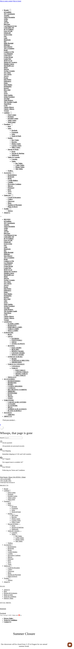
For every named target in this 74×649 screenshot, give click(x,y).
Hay (5, 41)
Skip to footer (17, 1)
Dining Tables (19, 167)
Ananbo (6, 15)
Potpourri (11, 188)
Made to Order (8, 595)
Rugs (9, 190)
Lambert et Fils (9, 52)
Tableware (7, 195)
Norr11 (6, 76)
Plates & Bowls (13, 207)
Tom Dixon (7, 104)
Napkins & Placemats (15, 205)
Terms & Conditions (10, 596)
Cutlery (10, 199)
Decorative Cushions (14, 184)
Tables (14, 161)
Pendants (11, 117)
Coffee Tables (19, 165)
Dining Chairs (16, 144)
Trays (9, 191)
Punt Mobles (8, 85)
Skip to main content (6, 1)
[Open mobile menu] (1, 216)
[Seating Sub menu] (13, 138)
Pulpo (6, 83)
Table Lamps (12, 120)
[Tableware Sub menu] (12, 195)
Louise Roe (7, 59)
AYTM (6, 22)
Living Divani (8, 57)
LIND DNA (8, 55)
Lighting (6, 113)
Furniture (7, 124)
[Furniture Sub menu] (12, 124)
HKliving (7, 45)
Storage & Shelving (18, 153)
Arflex (6, 19)
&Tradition (7, 12)
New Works (8, 74)
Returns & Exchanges (10, 593)
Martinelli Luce (9, 66)
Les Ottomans (8, 53)
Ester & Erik (8, 31)
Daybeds (14, 130)
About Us (7, 212)
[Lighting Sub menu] (11, 113)
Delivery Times (8, 598)
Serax (6, 93)
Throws (10, 211)
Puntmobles (8, 86)
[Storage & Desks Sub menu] (19, 149)
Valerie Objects (9, 107)
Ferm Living (8, 34)
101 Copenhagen (9, 14)
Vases (9, 193)
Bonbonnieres (12, 175)
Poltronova (7, 81)
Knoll (5, 50)
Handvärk (7, 40)
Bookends (11, 177)
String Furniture (9, 97)
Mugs (9, 203)
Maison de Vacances (10, 62)
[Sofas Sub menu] (12, 505)
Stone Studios (8, 95)
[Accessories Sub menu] (13, 173)
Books (10, 178)
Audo (6, 21)
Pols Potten (7, 79)
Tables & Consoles (14, 157)
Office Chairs (16, 147)
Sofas (9, 128)
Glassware (11, 201)
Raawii (6, 88)
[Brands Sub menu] (10, 10)
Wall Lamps (12, 122)
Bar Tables (19, 163)
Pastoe (6, 78)
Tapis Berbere (8, 100)
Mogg (6, 67)
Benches (14, 142)
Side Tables (19, 169)
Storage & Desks (13, 149)
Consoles (14, 159)
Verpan (6, 111)
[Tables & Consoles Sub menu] (24, 364)
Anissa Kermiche (9, 17)
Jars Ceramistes (9, 48)
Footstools (15, 132)
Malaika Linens (9, 64)
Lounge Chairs (16, 145)
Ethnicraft (7, 33)
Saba (5, 92)
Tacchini (6, 98)
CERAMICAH (9, 28)
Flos (5, 36)
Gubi (5, 38)
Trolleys (10, 171)
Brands (6, 10)
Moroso (6, 69)
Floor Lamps (12, 115)
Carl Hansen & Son (10, 26)
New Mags (7, 72)
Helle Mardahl (8, 43)
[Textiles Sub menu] (10, 209)
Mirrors (10, 186)
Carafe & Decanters (14, 197)
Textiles (6, 209)
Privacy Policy (8, 618)
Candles (10, 182)
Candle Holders (13, 180)
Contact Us (7, 622)
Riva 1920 (7, 90)
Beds (9, 126)
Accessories (7, 173)
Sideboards (15, 155)
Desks (13, 151)
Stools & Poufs (16, 136)
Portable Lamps (13, 118)
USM (5, 105)
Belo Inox (7, 24)
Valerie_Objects (9, 109)
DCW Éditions (8, 29)
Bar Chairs (15, 140)
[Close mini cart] (1, 427)
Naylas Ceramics (9, 71)
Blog (5, 591)
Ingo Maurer (8, 47)
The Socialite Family (10, 102)
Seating (10, 138)
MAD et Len (8, 60)
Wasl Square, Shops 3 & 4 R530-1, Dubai (13, 477)
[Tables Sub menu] (17, 534)
